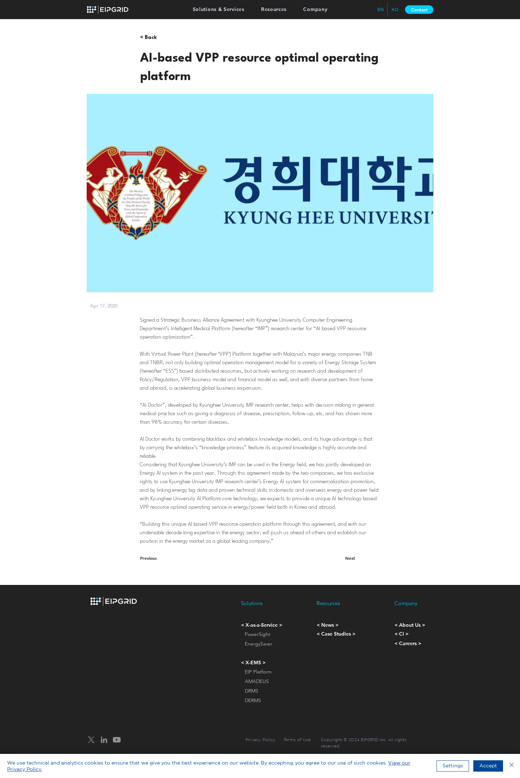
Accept (488, 765)
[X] (91, 739)
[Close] (511, 766)
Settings (453, 765)
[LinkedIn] (104, 739)
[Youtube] (116, 739)
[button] (218, 9)
